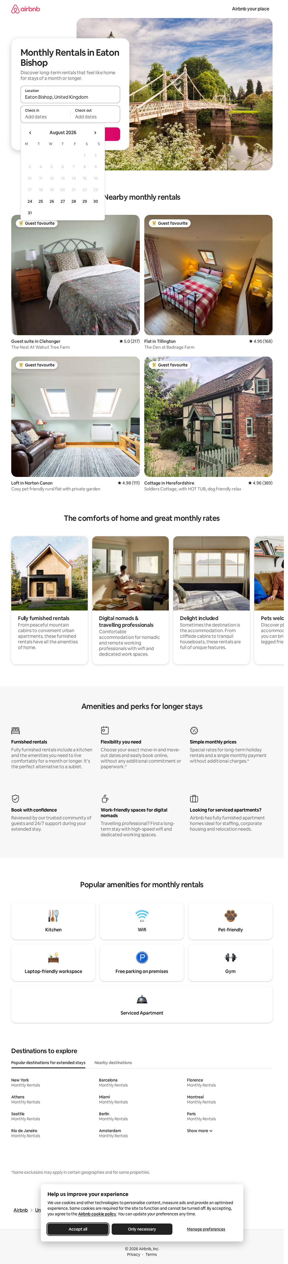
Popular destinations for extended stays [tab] (48, 1062)
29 (84, 201)
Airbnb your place (250, 9)
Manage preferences (206, 1229)
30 (95, 201)
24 (30, 201)
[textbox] (45, 116)
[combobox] (70, 97)
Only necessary (142, 1229)
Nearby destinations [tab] (113, 1062)
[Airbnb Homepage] (25, 9)
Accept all (78, 1229)
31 (30, 212)
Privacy (133, 1254)
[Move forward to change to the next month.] (95, 132)
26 (52, 201)
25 (41, 201)
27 (62, 201)
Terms (151, 1254)
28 (73, 201)
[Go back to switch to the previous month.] (30, 132)
